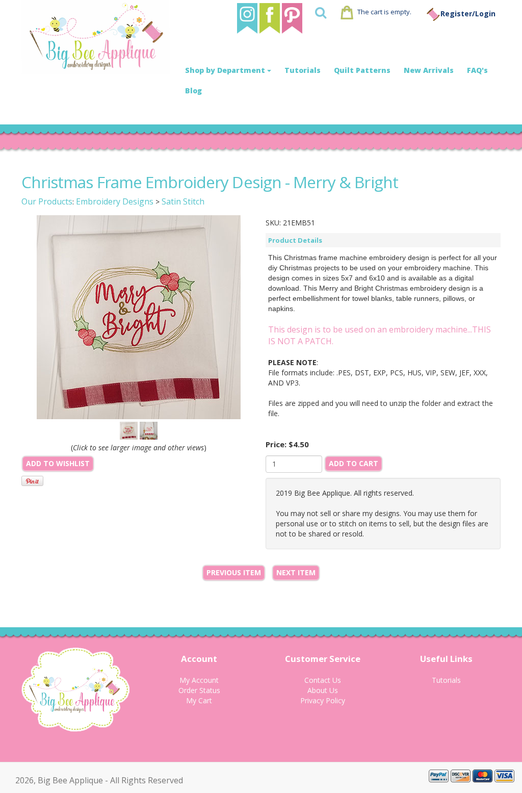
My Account (199, 680)
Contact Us (322, 680)
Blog (193, 90)
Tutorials (302, 70)
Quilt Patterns (362, 70)
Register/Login (467, 13)
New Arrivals (429, 70)
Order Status (199, 690)
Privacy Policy (322, 700)
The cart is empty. (384, 11)
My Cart (199, 700)
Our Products (46, 201)
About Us (322, 690)
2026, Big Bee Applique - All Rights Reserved (99, 780)
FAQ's (477, 70)
